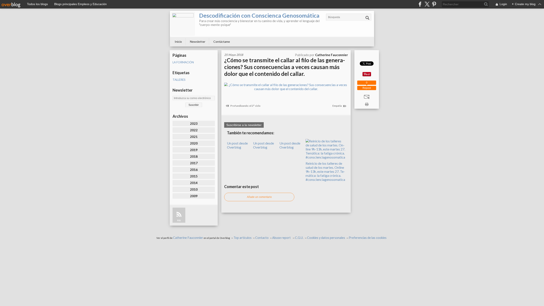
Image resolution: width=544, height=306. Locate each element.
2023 (194, 123)
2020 (194, 143)
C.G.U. (299, 237)
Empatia (337, 105)
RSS (179, 220)
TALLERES (179, 79)
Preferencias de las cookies (368, 237)
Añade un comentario (259, 197)
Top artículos (243, 237)
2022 (194, 130)
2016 (194, 169)
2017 (194, 163)
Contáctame (221, 41)
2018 (194, 156)
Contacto (262, 237)
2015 (194, 176)
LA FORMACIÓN (183, 62)
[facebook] (420, 4)
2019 (194, 150)
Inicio (178, 41)
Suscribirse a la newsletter (244, 125)
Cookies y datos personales (326, 237)
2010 (194, 189)
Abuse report (281, 237)
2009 (194, 196)
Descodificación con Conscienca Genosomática (259, 15)
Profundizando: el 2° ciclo (245, 105)
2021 (194, 137)
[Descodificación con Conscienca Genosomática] (183, 24)
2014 (194, 183)
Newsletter (197, 41)
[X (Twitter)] (427, 4)
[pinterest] (434, 4)
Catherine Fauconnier (188, 237)
